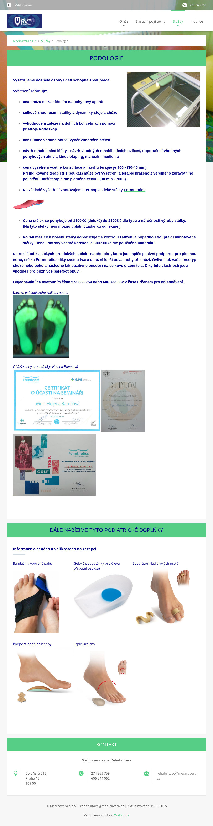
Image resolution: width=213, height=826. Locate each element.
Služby (178, 21)
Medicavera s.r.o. (25, 41)
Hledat (9, 5)
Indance (197, 21)
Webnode (121, 815)
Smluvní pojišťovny (150, 21)
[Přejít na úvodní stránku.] (24, 23)
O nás (123, 21)
